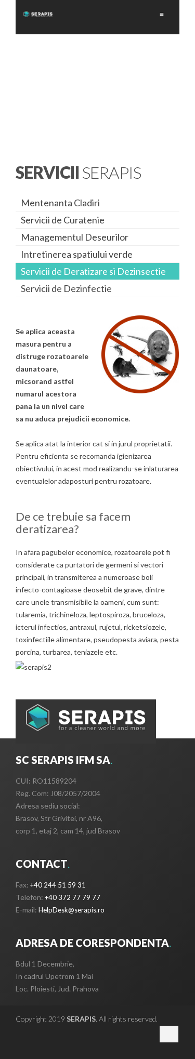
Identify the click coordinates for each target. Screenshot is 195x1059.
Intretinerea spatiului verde (77, 254)
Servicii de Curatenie (63, 220)
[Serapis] (38, 14)
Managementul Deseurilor (74, 237)
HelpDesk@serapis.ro (71, 910)
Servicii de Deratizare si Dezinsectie (93, 271)
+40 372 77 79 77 (72, 897)
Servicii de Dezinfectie (66, 288)
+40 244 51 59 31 (58, 885)
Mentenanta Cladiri (60, 202)
